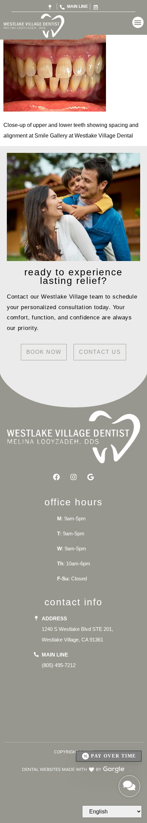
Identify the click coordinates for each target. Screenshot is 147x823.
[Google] (90, 477)
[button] (138, 22)
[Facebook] (56, 477)
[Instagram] (73, 477)
